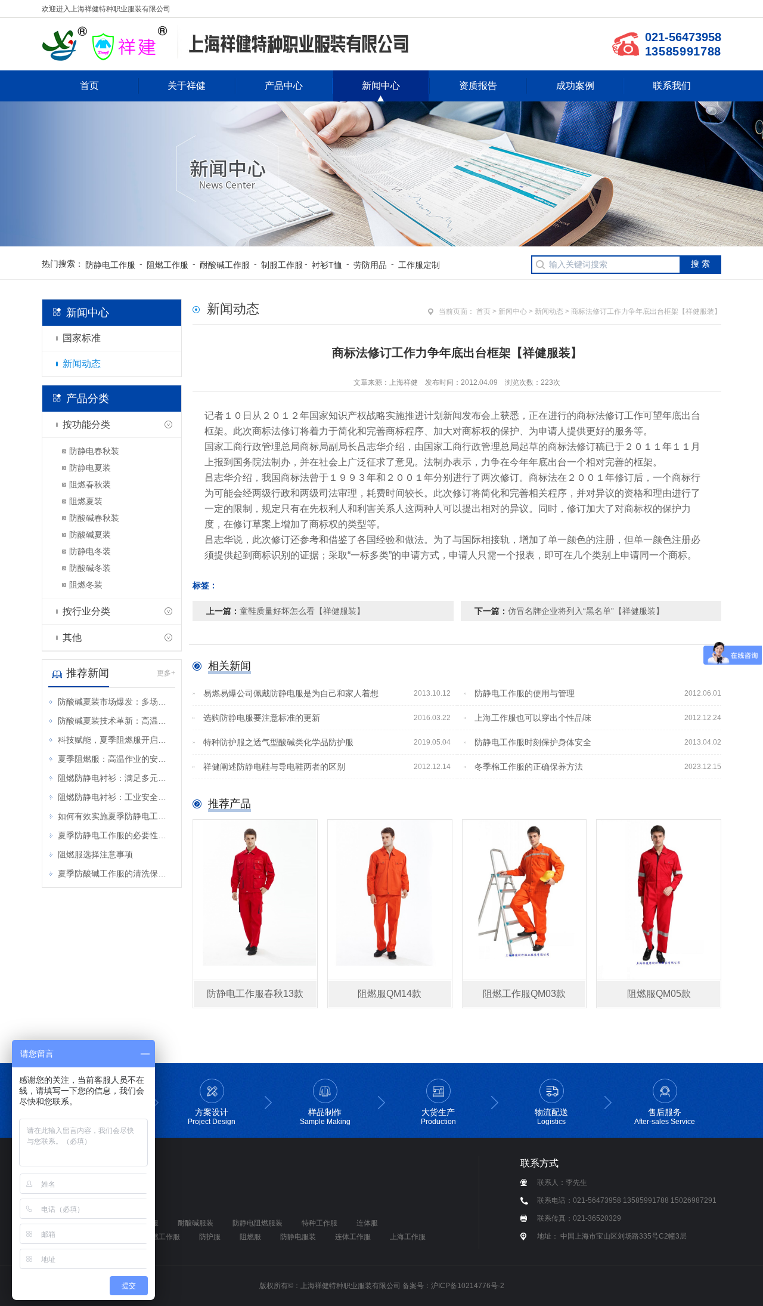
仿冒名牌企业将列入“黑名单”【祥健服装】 (586, 611)
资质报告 (478, 86)
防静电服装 (298, 1237)
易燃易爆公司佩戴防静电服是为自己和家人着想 (327, 693)
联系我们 (672, 86)
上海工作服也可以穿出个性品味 (598, 718)
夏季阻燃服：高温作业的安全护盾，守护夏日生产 (116, 759)
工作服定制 (419, 265)
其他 (72, 637)
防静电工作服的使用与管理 (598, 693)
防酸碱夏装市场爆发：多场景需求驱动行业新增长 (116, 701)
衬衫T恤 (327, 265)
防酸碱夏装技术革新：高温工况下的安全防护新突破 (116, 720)
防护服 (210, 1237)
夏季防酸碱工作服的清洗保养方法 (116, 873)
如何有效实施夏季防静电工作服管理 (116, 816)
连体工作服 (353, 1237)
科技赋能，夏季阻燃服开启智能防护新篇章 (116, 740)
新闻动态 (82, 364)
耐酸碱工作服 (225, 265)
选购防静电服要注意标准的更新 (327, 718)
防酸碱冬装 (90, 568)
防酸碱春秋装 (94, 518)
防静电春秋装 (94, 451)
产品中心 (284, 86)
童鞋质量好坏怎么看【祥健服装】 (302, 611)
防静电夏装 (90, 468)
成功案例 (575, 86)
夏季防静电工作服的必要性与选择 (116, 835)
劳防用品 (370, 265)
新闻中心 (381, 86)
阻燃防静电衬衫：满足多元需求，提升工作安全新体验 (116, 778)
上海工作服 (408, 1237)
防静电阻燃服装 (257, 1223)
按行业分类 (86, 611)
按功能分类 (86, 424)
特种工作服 (319, 1223)
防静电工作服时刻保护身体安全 (598, 742)
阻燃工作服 (167, 265)
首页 (89, 86)
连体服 (367, 1223)
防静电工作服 (110, 265)
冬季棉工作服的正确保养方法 (598, 766)
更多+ (166, 673)
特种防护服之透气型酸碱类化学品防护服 (327, 742)
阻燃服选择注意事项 (95, 854)
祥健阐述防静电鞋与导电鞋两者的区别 (327, 766)
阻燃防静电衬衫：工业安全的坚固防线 (116, 797)
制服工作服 (282, 265)
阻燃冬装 (86, 584)
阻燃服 (250, 1237)
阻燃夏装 (86, 501)
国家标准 (82, 338)
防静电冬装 (90, 551)
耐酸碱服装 (195, 1223)
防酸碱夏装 (90, 534)
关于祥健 (187, 86)
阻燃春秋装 (90, 484)
